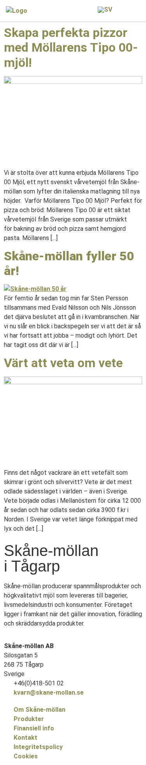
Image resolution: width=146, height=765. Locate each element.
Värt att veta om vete (63, 362)
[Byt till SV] (105, 9)
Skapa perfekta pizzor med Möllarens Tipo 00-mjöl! (71, 47)
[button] (136, 10)
